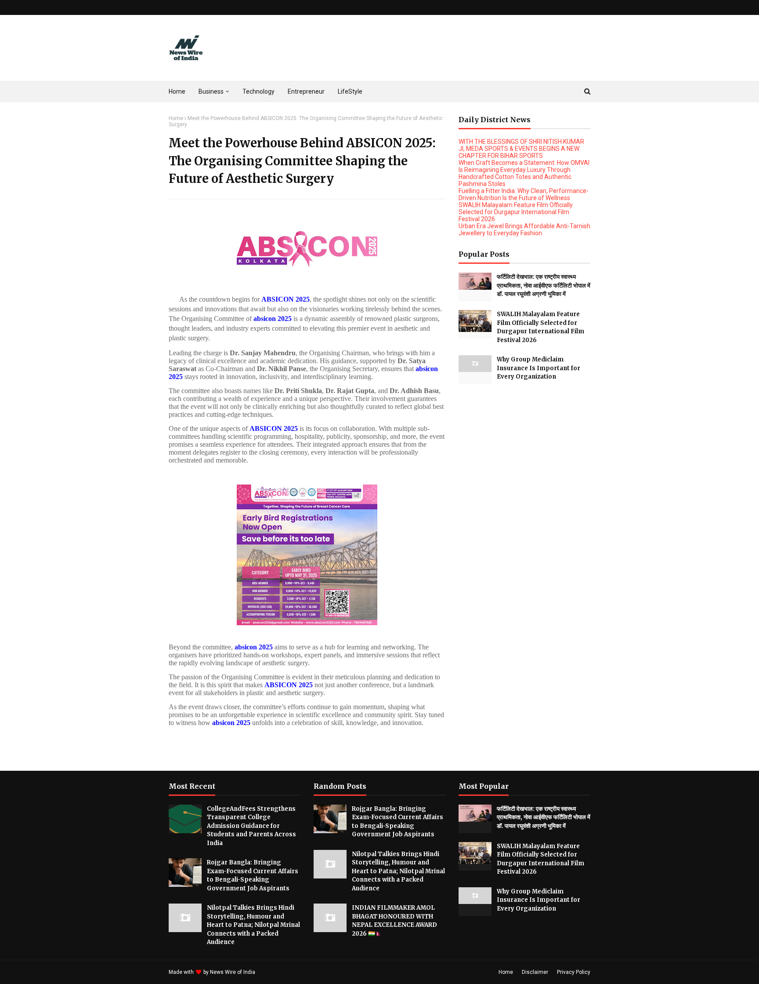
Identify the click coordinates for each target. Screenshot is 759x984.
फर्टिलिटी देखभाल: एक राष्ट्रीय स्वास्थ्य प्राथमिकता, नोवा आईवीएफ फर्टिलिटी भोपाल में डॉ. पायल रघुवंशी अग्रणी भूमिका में (543, 285)
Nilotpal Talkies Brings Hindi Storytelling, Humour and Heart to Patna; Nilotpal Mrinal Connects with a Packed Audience (253, 925)
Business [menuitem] (211, 91)
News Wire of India (232, 972)
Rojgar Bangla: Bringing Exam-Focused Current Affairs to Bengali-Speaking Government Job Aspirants (252, 875)
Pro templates (280, 972)
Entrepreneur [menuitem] (306, 91)
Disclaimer (535, 972)
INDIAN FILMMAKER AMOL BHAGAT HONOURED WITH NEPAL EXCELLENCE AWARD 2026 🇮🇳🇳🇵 (394, 920)
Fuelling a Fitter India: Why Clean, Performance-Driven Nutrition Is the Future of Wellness (524, 194)
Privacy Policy (573, 972)
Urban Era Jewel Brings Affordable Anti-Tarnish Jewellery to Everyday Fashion (524, 229)
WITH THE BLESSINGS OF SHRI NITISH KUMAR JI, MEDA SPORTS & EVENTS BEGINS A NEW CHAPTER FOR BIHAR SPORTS (521, 148)
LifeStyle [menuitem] (350, 91)
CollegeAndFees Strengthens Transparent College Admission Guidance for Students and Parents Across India (251, 826)
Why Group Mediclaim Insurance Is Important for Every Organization (538, 368)
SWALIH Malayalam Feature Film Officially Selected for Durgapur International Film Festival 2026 (516, 211)
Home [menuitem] (177, 91)
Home (176, 118)
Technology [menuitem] (258, 91)
